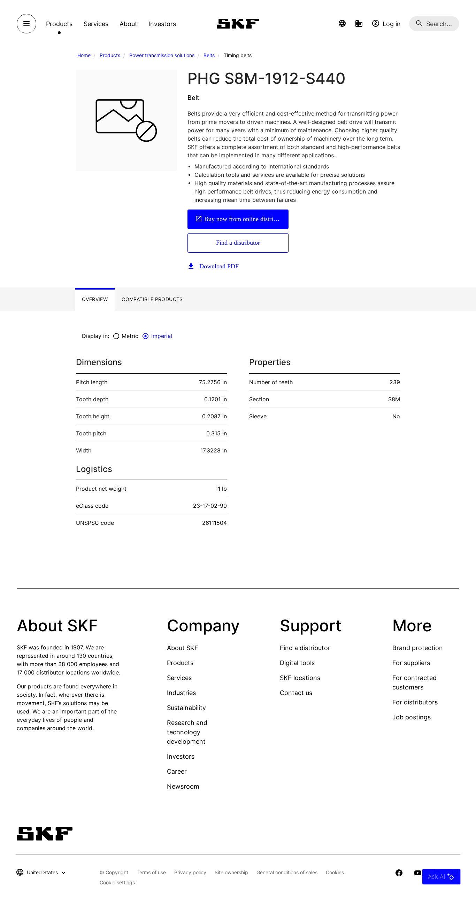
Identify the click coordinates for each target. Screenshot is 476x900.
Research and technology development (187, 732)
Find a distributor (238, 242)
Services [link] (96, 23)
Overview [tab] (95, 299)
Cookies (335, 872)
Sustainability (186, 707)
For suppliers (411, 662)
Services (179, 677)
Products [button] (59, 23)
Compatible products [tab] (152, 299)
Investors (180, 756)
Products (110, 55)
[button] (342, 23)
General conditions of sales (286, 872)
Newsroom (183, 786)
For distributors (415, 702)
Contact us (296, 692)
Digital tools (297, 662)
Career (177, 771)
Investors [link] (162, 23)
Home (84, 55)
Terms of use (151, 872)
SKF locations (300, 677)
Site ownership (231, 872)
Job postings (411, 717)
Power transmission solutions (161, 55)
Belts (209, 55)
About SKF (182, 648)
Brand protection (417, 648)
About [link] (128, 23)
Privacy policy (190, 872)
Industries (181, 692)
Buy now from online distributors (246, 218)
